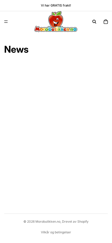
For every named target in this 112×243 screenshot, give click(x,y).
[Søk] (94, 21)
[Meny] (6, 22)
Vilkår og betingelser (56, 232)
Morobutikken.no (47, 221)
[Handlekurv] (105, 21)
